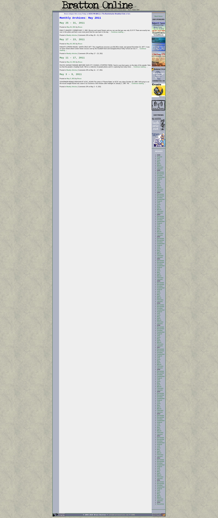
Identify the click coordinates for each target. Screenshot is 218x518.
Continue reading (118, 32)
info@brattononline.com (119, 515)
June (158, 160)
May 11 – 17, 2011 (72, 57)
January (160, 169)
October (160, 175)
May (158, 162)
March (159, 165)
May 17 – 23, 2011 (72, 39)
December (160, 172)
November (160, 174)
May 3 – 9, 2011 (71, 74)
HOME (133, 515)
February (160, 167)
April (158, 163)
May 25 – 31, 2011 (72, 23)
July (158, 158)
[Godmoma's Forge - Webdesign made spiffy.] (158, 81)
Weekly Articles (71, 35)
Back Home (158, 16)
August (159, 157)
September (161, 177)
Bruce (80, 27)
